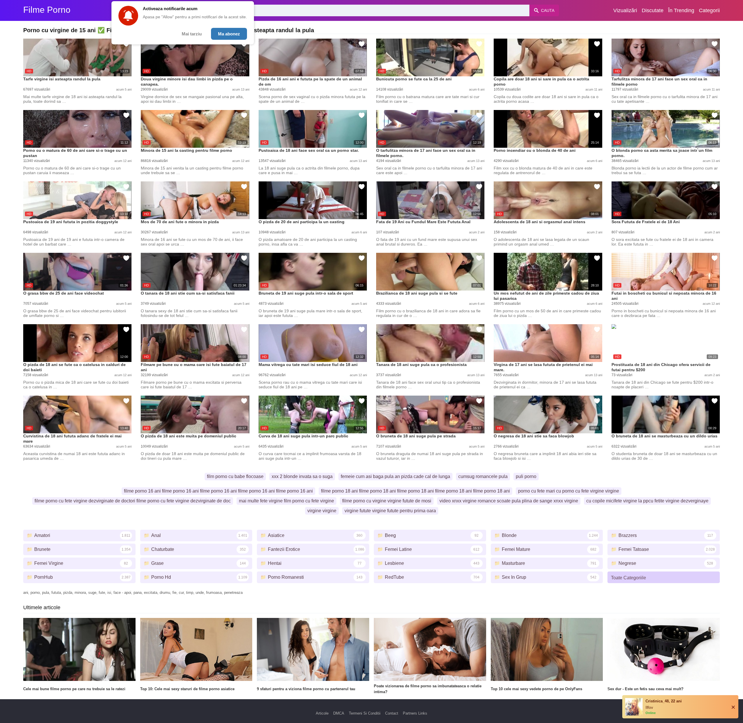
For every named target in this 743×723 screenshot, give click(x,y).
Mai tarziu (192, 33)
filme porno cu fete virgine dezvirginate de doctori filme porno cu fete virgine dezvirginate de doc (133, 500)
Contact (391, 713)
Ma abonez (229, 33)
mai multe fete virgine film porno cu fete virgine (286, 500)
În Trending (681, 10)
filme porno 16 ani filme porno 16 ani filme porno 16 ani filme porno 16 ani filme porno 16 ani (218, 490)
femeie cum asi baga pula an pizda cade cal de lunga (395, 476)
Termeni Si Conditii (364, 713)
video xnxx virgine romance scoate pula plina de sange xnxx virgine (508, 500)
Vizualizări (625, 10)
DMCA (338, 713)
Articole (322, 713)
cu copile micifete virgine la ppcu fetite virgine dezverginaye (647, 500)
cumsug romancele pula (483, 476)
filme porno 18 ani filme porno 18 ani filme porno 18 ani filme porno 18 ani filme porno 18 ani (415, 490)
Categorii (709, 10)
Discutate (652, 10)
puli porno (526, 476)
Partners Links (415, 713)
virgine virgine (321, 510)
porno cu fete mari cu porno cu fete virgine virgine (568, 490)
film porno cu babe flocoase (235, 476)
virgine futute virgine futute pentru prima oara (390, 510)
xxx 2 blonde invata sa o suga (302, 476)
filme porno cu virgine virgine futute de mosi (386, 500)
